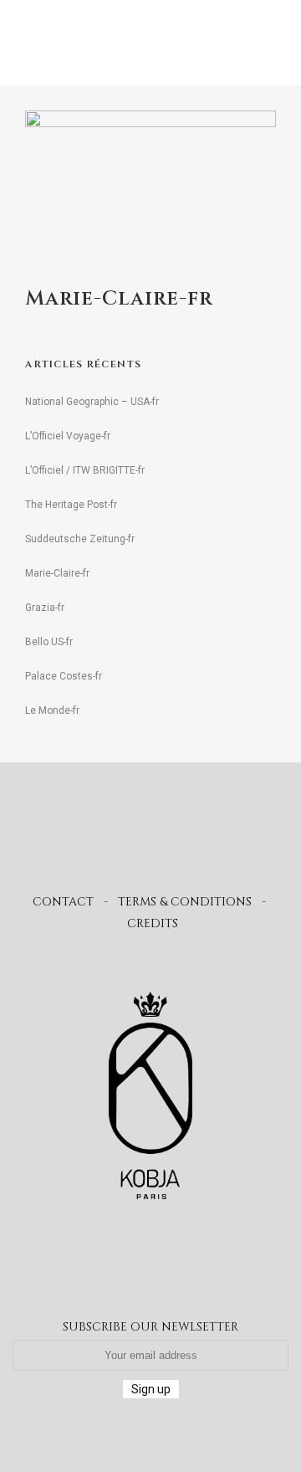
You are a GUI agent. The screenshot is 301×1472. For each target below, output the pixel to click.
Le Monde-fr (52, 710)
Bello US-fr (49, 642)
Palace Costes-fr (63, 676)
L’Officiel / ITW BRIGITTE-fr (85, 470)
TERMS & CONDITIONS (185, 902)
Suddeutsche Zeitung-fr (80, 539)
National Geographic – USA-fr (92, 402)
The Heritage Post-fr (71, 504)
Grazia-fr (44, 607)
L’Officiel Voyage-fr (67, 436)
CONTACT (63, 902)
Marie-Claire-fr (57, 573)
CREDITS (152, 923)
